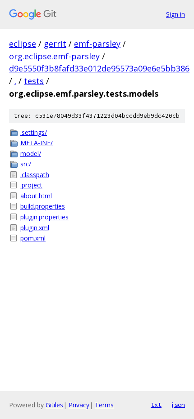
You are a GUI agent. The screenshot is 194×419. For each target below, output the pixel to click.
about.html (36, 196)
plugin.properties (44, 217)
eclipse (22, 43)
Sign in (175, 14)
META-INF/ (36, 142)
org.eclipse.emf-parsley (54, 56)
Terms (104, 405)
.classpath (34, 174)
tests (34, 81)
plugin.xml (34, 227)
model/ (30, 153)
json (178, 405)
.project (31, 185)
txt (156, 405)
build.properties (42, 206)
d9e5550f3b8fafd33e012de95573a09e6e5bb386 (99, 68)
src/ (25, 164)
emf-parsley (97, 43)
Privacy (79, 405)
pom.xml (33, 238)
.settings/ (33, 132)
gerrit (55, 43)
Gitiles (54, 405)
